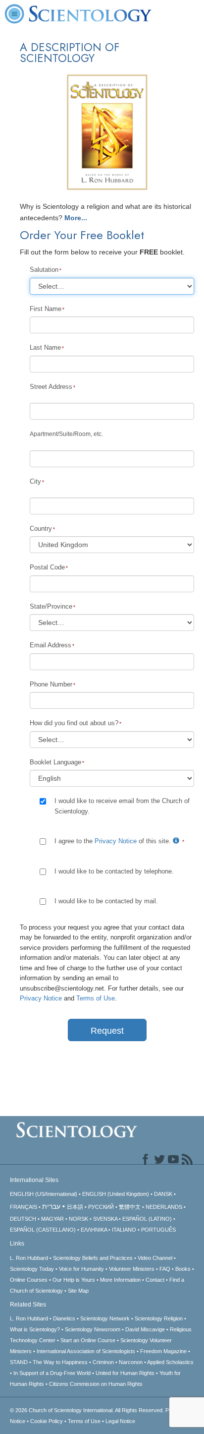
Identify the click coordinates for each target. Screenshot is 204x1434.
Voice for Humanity (81, 1269)
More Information (120, 1280)
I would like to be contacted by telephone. (114, 871)
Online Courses (29, 1280)
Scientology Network (105, 1318)
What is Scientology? (35, 1329)
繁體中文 (130, 1207)
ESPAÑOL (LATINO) (147, 1219)
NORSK (78, 1219)
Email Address (50, 645)
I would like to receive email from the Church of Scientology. (122, 805)
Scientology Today (32, 1269)
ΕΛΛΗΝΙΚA (94, 1230)
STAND (19, 1362)
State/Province (51, 606)
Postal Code (47, 567)
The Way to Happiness (60, 1362)
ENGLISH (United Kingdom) (115, 1194)
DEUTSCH (23, 1219)
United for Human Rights (125, 1373)
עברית (51, 1206)
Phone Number (51, 684)
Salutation (44, 269)
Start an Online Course (87, 1340)
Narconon (131, 1362)
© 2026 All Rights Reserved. (87, 1410)
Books (183, 1269)
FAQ (164, 1269)
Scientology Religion (159, 1318)
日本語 (75, 1207)
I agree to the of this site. (113, 841)
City (35, 481)
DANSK (163, 1194)
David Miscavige (145, 1329)
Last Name (45, 347)
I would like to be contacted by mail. (106, 901)
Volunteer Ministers (131, 1269)
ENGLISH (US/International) (43, 1194)
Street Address (51, 386)
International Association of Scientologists (86, 1351)
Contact (155, 1280)
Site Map (78, 1291)
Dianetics (64, 1318)
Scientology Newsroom (92, 1329)
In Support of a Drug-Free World (52, 1373)
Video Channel (155, 1258)
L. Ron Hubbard (29, 1258)
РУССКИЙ (101, 1207)
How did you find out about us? (74, 723)
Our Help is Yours (73, 1280)
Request (107, 1031)
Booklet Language (55, 762)
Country (41, 528)
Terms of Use (95, 998)
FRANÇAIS (23, 1207)
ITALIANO (124, 1230)
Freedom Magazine (163, 1351)
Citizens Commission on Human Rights (96, 1384)
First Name (45, 308)
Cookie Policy (46, 1421)
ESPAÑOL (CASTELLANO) (43, 1230)
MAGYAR (52, 1219)
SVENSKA (105, 1219)
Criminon (103, 1362)
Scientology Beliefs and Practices (93, 1258)
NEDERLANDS (164, 1207)
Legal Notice (120, 1421)
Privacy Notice (116, 841)
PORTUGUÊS (158, 1230)
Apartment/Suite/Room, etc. (66, 434)
